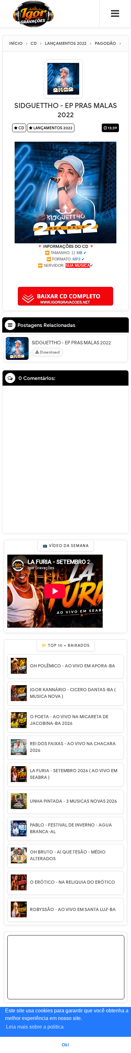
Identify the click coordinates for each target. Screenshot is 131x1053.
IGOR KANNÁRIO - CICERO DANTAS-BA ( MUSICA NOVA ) (73, 693)
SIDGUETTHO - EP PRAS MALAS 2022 (71, 343)
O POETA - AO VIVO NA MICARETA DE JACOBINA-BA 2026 (69, 720)
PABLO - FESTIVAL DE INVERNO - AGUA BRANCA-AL (71, 828)
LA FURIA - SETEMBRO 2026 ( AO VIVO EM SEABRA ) (73, 774)
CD (20, 127)
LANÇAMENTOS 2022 (52, 127)
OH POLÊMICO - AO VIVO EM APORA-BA (72, 666)
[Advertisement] (65, 277)
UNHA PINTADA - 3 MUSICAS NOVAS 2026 (73, 801)
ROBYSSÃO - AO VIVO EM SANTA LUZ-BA (73, 909)
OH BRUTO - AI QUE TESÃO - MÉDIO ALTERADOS (68, 855)
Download (49, 352)
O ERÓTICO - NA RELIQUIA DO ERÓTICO (72, 882)
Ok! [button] (65, 1044)
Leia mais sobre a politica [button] (35, 1026)
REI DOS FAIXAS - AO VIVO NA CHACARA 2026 (73, 747)
